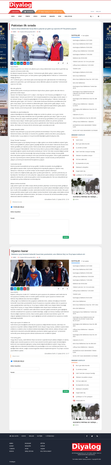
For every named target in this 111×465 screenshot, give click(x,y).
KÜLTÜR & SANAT (45, 451)
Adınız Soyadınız (15, 212)
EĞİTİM (42, 443)
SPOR (59, 16)
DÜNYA (35, 16)
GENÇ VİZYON (68, 16)
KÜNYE (24, 436)
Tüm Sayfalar (85, 35)
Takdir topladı (78, 422)
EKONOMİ (43, 16)
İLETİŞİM (39, 436)
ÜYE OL (92, 11)
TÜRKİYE (27, 16)
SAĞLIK (42, 446)
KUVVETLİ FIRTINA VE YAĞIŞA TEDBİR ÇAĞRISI (85, 197)
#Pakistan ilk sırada (17, 202)
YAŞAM (42, 448)
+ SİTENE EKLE (49, 436)
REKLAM (31, 436)
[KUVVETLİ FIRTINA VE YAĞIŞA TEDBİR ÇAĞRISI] (85, 187)
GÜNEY (20, 16)
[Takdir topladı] (85, 413)
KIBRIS (13, 16)
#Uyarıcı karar (16, 356)
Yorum (12, 218)
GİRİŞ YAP (98, 11)
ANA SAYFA (15, 12)
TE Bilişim (12, 461)
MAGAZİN (52, 16)
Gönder (66, 237)
